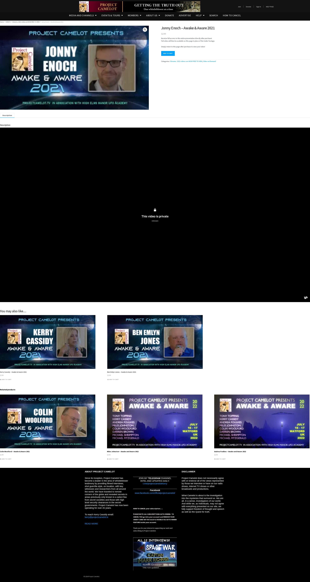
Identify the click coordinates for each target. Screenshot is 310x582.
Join (239, 7)
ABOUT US (151, 15)
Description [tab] (7, 115)
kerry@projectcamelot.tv (96, 517)
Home (2, 22)
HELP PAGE (270, 7)
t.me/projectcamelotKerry (155, 483)
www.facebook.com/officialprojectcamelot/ (155, 493)
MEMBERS (133, 15)
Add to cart (168, 53)
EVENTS (8, 22)
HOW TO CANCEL (232, 15)
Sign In (258, 7)
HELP (199, 15)
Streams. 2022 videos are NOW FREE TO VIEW (25, 22)
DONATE (169, 15)
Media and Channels (81, 15)
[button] (145, 29)
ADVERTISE (185, 15)
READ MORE (91, 524)
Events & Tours (110, 15)
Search (213, 15)
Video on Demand (209, 61)
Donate (248, 7)
